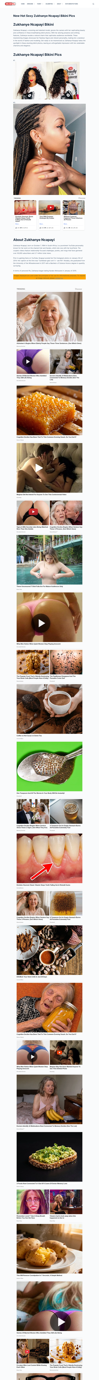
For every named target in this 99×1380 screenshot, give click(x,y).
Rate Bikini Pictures (71, 4)
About (59, 4)
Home (23, 4)
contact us (59, 278)
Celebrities (49, 4)
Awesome (30, 4)
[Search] (93, 4)
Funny (39, 4)
